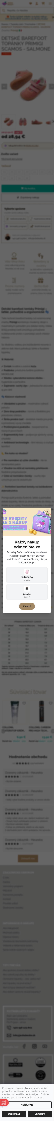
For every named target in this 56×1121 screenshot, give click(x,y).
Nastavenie (27, 1104)
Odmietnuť (14, 1114)
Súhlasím (40, 1114)
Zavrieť (27, 606)
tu (42, 1097)
